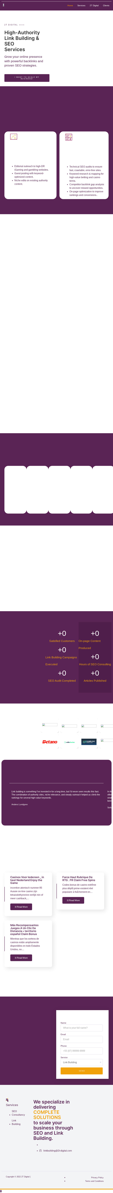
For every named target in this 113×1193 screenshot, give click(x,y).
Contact (105, 12)
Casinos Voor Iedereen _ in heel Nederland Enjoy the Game (27, 880)
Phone (64, 1046)
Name (63, 1023)
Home (70, 5)
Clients (106, 5)
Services (81, 5)
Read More (22, 907)
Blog (95, 12)
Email (63, 1034)
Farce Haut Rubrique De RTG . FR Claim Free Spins (78, 879)
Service (64, 1057)
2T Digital (94, 5)
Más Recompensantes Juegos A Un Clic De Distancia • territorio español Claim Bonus (24, 929)
